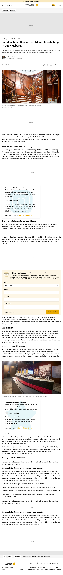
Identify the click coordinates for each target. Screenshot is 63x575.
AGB (44, 567)
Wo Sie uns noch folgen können (52, 563)
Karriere (40, 567)
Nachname (6, 296)
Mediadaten (58, 567)
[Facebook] (37, 563)
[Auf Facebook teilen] (47, 64)
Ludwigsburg (5, 10)
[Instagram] (28, 563)
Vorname (6, 289)
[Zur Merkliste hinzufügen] (60, 64)
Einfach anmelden (52, 312)
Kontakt (46, 569)
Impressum (52, 569)
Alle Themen (12, 10)
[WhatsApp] (31, 563)
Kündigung (40, 569)
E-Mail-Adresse (7, 303)
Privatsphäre (33, 567)
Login (59, 5)
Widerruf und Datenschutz (9, 312)
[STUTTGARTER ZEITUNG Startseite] (31, 5)
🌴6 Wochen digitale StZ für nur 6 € (31, 1)
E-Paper (8, 5)
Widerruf (59, 569)
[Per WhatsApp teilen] (54, 64)
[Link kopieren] (43, 64)
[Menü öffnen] (2, 5)
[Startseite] (4, 556)
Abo (53, 5)
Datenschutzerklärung (25, 215)
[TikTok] (34, 563)
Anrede (5, 282)
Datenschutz (50, 567)
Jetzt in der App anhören (10, 64)
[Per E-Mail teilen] (51, 64)
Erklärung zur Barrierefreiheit (27, 569)
